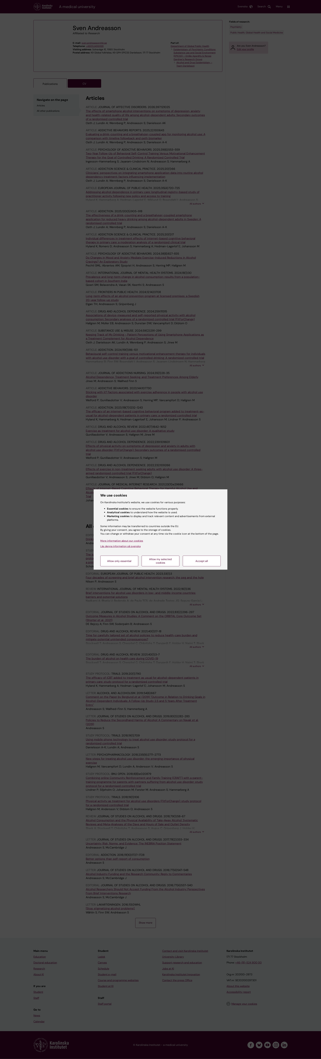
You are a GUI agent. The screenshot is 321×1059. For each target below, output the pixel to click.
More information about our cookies (121, 540)
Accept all (201, 561)
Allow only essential (119, 561)
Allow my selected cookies (160, 560)
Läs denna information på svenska (120, 546)
